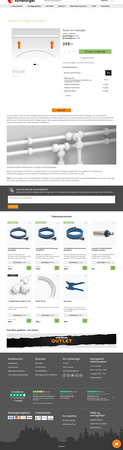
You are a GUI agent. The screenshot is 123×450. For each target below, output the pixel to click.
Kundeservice (13, 367)
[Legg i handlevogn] (29, 268)
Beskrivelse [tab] (61, 110)
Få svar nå (13, 207)
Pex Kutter (67, 301)
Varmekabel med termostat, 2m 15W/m (19, 249)
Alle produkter (17, 6)
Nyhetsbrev (105, 6)
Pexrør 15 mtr (41, 301)
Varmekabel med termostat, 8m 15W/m (75, 249)
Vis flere (68, 96)
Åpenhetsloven (96, 427)
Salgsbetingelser (96, 420)
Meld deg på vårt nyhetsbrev (46, 375)
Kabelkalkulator (41, 371)
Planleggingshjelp (34, 6)
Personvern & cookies (98, 424)
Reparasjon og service (78, 6)
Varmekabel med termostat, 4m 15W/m (47, 249)
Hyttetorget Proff (69, 424)
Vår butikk (49, 6)
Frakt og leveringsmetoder (18, 375)
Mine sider (39, 363)
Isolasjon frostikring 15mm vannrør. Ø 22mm (102, 249)
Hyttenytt (61, 6)
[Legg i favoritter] (30, 223)
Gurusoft (61, 446)
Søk (108, 73)
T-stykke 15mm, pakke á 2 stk (19, 301)
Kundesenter (13, 363)
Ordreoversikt (40, 367)
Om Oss (66, 363)
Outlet (93, 6)
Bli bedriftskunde (69, 420)
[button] (35, 64)
